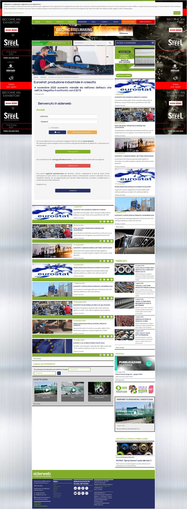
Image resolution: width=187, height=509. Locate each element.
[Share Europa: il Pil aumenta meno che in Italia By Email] (100, 355)
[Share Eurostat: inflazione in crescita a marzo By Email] (100, 221)
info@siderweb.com (40, 494)
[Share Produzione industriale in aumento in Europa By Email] (100, 279)
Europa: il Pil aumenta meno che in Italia (89, 343)
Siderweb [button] (82, 22)
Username (44, 116)
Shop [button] (116, 22)
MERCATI (55, 488)
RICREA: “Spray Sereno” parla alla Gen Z (134, 461)
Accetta (177, 13)
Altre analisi (120, 347)
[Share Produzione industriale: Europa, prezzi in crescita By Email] (100, 336)
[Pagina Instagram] (79, 488)
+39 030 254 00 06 (40, 493)
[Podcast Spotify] (79, 493)
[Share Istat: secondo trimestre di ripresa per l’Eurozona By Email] (100, 241)
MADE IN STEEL (57, 495)
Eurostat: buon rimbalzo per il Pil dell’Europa (91, 305)
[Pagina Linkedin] (75, 488)
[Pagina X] (86, 488)
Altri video (36, 404)
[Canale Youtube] (75, 493)
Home (36, 77)
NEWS (54, 484)
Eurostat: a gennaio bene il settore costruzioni (92, 248)
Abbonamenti (145, 22)
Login (58, 132)
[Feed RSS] (83, 493)
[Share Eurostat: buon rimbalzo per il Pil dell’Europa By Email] (100, 317)
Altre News (37, 358)
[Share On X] (108, 221)
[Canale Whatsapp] (86, 493)
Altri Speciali (119, 380)
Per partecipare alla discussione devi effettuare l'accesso (51, 369)
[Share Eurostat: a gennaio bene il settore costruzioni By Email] (100, 261)
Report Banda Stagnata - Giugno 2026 (128, 374)
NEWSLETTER (56, 497)
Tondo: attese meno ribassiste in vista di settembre (143, 303)
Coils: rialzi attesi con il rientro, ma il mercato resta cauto (144, 270)
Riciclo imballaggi (132, 439)
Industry (43, 77)
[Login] (59, 373)
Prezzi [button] (49, 22)
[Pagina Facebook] (83, 488)
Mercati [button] (60, 22)
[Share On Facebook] (111, 221)
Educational (129, 22)
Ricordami (55, 128)
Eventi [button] (105, 22)
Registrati (73, 190)
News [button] (37, 22)
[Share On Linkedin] (104, 221)
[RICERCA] (110, 43)
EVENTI (55, 491)
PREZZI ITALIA (57, 486)
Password (44, 121)
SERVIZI (55, 490)
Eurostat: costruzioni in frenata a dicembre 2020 (93, 286)
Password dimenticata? (82, 132)
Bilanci (71, 22)
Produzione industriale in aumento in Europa (91, 268)
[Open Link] (93, 31)
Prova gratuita (73, 151)
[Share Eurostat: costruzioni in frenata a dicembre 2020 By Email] (100, 298)
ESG (93, 22)
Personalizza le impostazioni (13, 13)
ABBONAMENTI (57, 493)
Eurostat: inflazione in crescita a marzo (89, 210)
